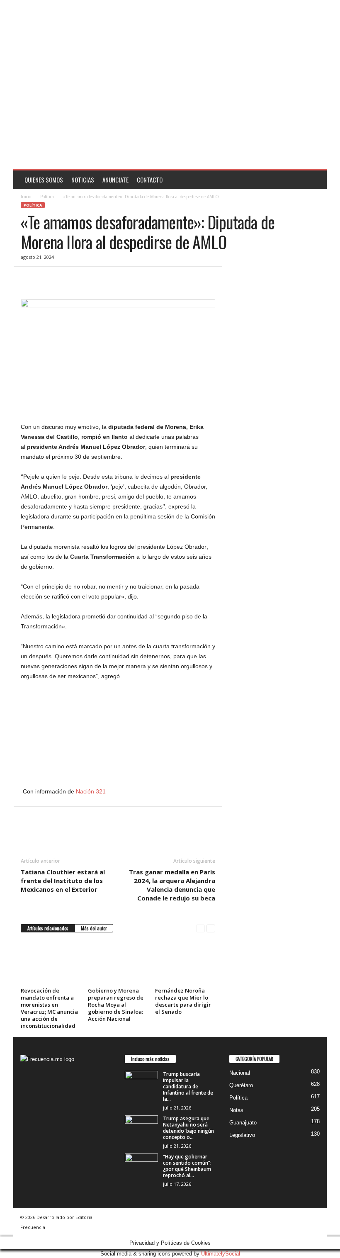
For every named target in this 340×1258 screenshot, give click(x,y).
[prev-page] (200, 928)
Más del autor (94, 928)
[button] (314, 179)
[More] (105, 279)
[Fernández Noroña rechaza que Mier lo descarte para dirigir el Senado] (185, 962)
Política (47, 197)
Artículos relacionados (47, 928)
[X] (48, 279)
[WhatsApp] (86, 279)
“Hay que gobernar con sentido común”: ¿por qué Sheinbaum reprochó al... (187, 1166)
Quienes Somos (43, 179)
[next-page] (210, 928)
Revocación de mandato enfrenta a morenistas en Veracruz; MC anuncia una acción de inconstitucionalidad (49, 1008)
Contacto (150, 179)
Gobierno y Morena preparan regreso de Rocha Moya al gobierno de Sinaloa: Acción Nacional (115, 1004)
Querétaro (241, 1085)
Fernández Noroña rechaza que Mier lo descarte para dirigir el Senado (183, 1001)
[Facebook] (29, 279)
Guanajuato (243, 1122)
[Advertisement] (170, 107)
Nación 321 (91, 791)
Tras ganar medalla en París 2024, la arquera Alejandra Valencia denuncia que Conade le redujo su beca (172, 885)
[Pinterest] (67, 279)
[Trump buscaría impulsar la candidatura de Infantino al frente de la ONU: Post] (141, 1083)
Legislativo (242, 1135)
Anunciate (115, 179)
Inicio (26, 197)
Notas (236, 1110)
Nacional (239, 1073)
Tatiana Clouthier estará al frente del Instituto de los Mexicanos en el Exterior (63, 880)
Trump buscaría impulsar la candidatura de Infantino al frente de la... (188, 1086)
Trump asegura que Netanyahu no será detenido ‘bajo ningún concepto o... (188, 1128)
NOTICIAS (82, 179)
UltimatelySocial (220, 1254)
